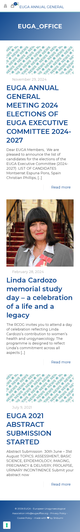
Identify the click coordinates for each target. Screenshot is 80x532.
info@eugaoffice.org (36, 513)
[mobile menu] (74, 6)
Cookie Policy (24, 517)
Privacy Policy (58, 513)
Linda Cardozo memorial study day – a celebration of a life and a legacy (39, 297)
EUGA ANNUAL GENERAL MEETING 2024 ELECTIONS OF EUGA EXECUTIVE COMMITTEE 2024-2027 (38, 114)
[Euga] (40, 6)
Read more (61, 187)
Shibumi (58, 517)
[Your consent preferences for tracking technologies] (6, 525)
